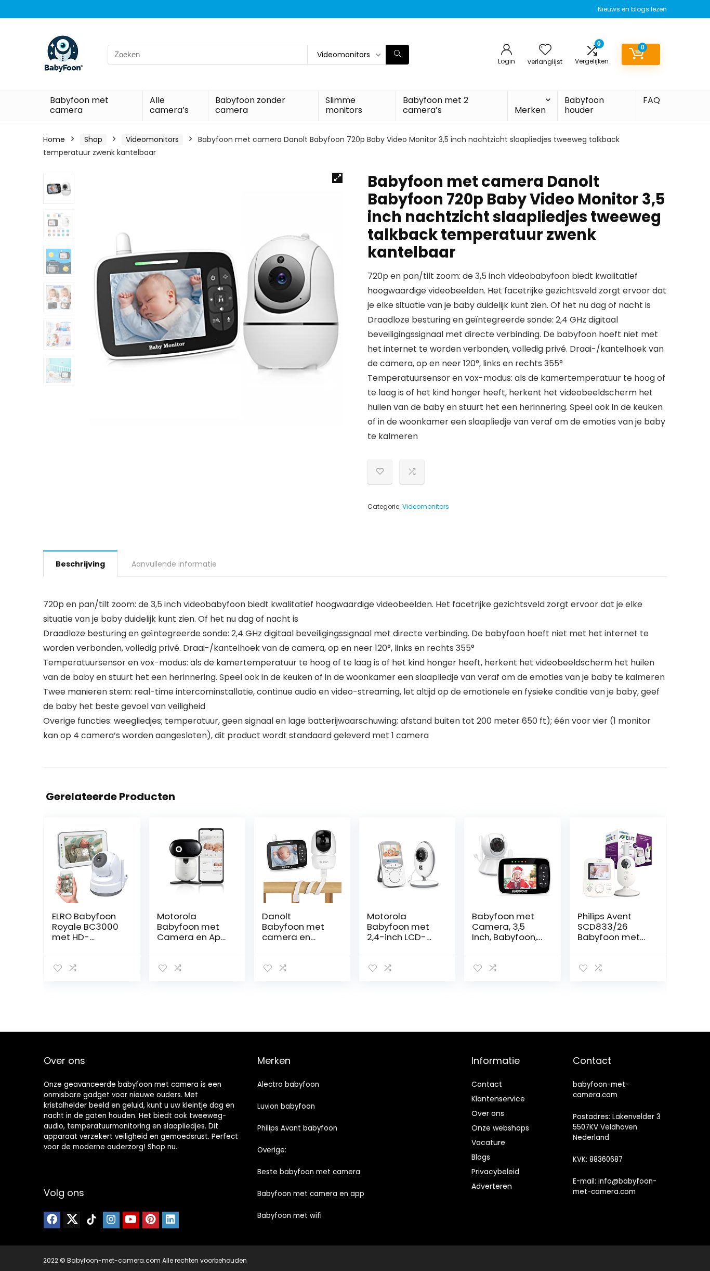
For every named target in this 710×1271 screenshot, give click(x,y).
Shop (93, 139)
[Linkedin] (170, 1220)
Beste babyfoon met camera (308, 1172)
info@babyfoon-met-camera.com (614, 1186)
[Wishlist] (545, 50)
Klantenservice (498, 1099)
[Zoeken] (397, 55)
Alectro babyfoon (288, 1084)
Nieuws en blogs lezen (632, 9)
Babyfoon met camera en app (310, 1194)
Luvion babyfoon (286, 1106)
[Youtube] (131, 1220)
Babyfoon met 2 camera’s (435, 105)
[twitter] (71, 1220)
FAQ (651, 100)
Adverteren (491, 1186)
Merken (530, 110)
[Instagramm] (111, 1220)
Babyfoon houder (584, 105)
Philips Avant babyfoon (297, 1128)
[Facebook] (52, 1220)
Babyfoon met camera (79, 105)
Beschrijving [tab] (80, 564)
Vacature (488, 1142)
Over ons (487, 1113)
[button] (337, 178)
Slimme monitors (343, 105)
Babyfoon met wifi (289, 1216)
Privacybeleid (495, 1171)
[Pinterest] (150, 1220)
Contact (486, 1084)
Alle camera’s (169, 105)
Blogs (480, 1157)
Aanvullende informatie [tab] (174, 564)
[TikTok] (91, 1220)
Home (54, 139)
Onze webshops (500, 1128)
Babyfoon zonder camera (250, 105)
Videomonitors (152, 139)
